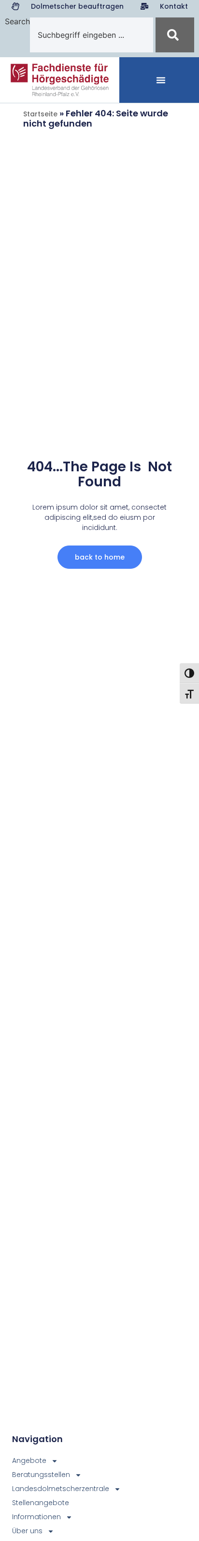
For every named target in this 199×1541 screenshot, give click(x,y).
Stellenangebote (40, 1503)
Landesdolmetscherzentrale (45, 1488)
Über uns (27, 1531)
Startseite (40, 114)
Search (17, 21)
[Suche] (175, 34)
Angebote (29, 1460)
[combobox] (91, 34)
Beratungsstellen (41, 1474)
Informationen (36, 1517)
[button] (161, 80)
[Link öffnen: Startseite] (59, 80)
